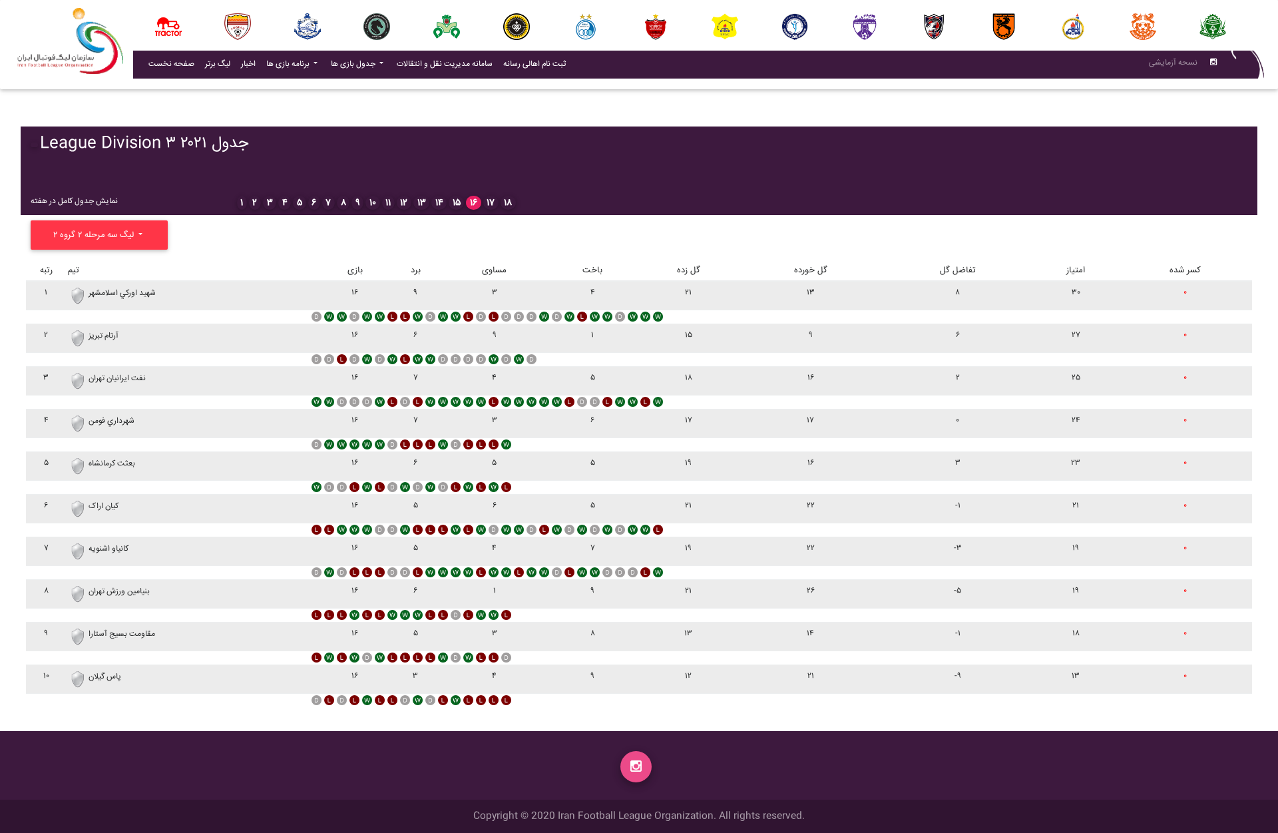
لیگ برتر (217, 64)
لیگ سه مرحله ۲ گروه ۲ (94, 235)
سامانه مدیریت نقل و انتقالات (447, 64)
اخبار (251, 64)
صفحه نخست (171, 64)
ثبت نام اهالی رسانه (537, 64)
